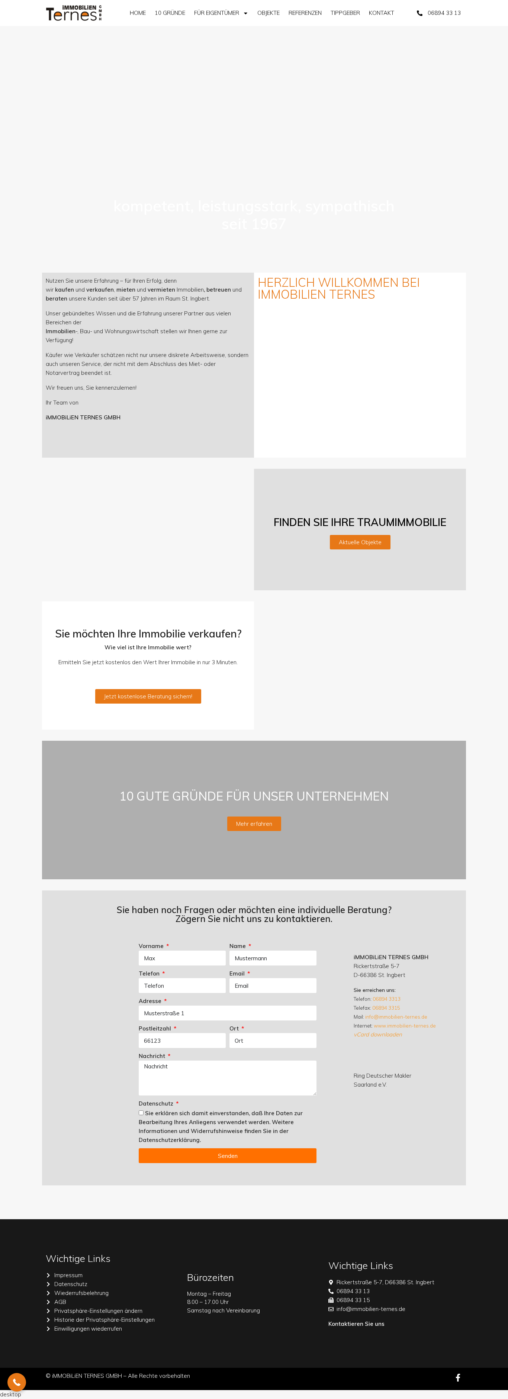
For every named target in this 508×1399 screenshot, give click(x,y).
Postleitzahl (156, 1028)
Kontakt (381, 12)
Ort (234, 1028)
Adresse (151, 1000)
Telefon (150, 973)
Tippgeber (345, 12)
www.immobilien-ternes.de (405, 1026)
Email (237, 973)
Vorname (152, 946)
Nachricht (153, 1055)
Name (238, 946)
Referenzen (305, 12)
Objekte (268, 12)
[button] (16, 1382)
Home (138, 12)
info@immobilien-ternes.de (396, 1017)
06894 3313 (387, 999)
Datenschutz (157, 1103)
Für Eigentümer (216, 12)
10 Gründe (170, 12)
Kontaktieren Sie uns (356, 1323)
